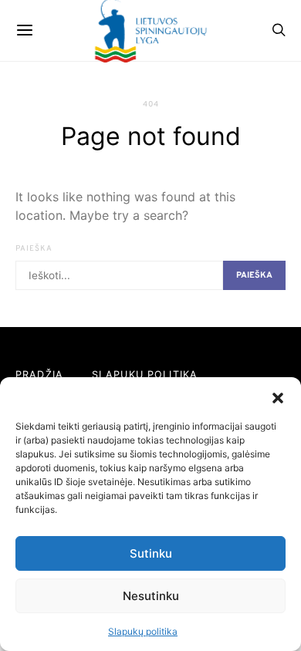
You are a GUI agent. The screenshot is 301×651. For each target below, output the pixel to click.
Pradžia (39, 374)
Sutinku (151, 553)
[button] (278, 396)
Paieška (33, 249)
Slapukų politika (143, 631)
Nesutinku (151, 596)
